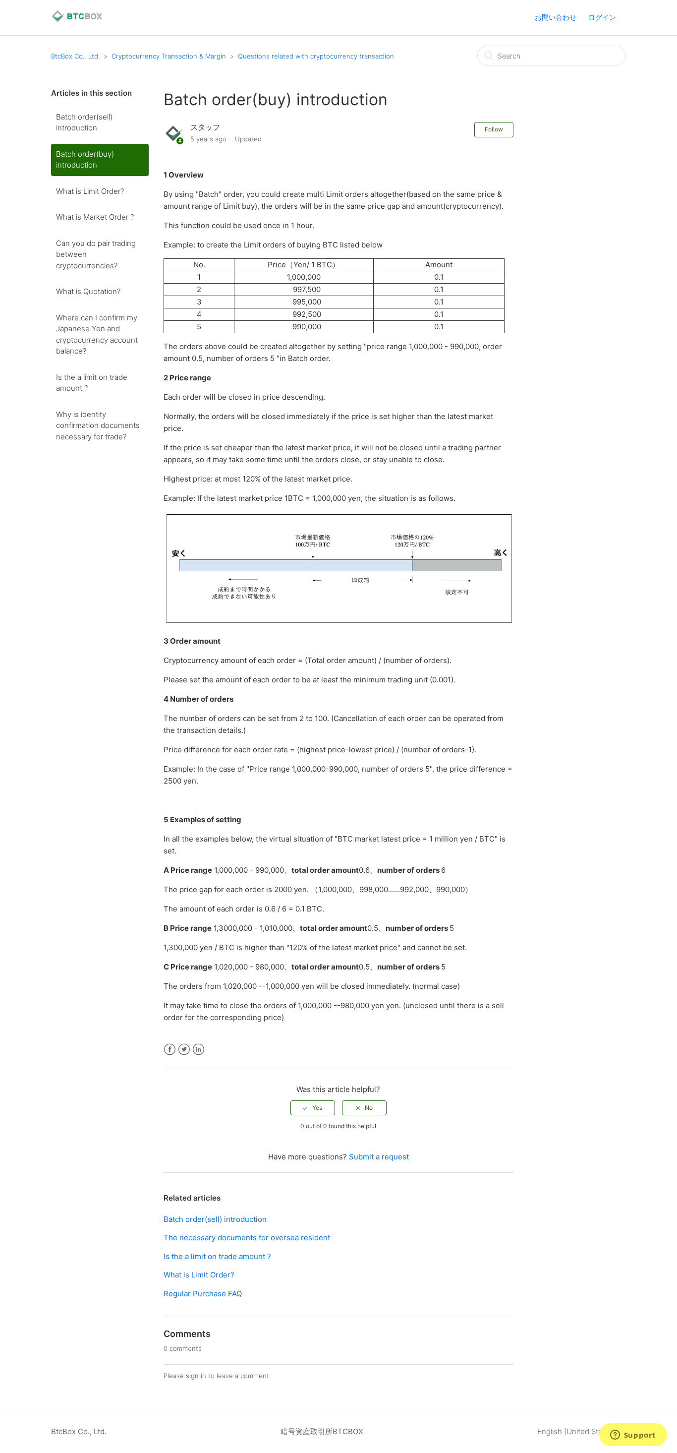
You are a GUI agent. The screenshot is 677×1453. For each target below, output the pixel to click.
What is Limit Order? (90, 191)
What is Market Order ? (95, 217)
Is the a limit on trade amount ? (91, 382)
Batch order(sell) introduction (84, 122)
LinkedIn (198, 1049)
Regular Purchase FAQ (203, 1293)
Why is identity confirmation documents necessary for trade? (98, 425)
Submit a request (379, 1156)
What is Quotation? (88, 291)
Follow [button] (494, 129)
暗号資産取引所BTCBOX (322, 1431)
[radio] (312, 1107)
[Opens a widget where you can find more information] (633, 1435)
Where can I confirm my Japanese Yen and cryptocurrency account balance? (97, 334)
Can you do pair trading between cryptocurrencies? (96, 254)
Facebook (170, 1049)
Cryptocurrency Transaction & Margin (169, 56)
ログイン (602, 17)
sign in (196, 1376)
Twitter (184, 1049)
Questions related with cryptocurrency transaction (316, 56)
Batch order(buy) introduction (85, 159)
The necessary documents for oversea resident (247, 1237)
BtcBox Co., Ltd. (75, 56)
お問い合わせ (555, 17)
